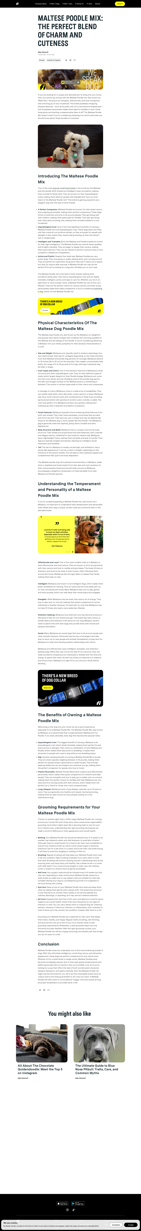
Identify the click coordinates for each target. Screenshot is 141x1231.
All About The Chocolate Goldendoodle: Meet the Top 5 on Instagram (40, 1069)
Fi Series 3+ (79, 4)
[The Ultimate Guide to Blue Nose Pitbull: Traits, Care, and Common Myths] (99, 1043)
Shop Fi (120, 4)
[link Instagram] (67, 1210)
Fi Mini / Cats (67, 4)
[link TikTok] (73, 1210)
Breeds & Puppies (53, 60)
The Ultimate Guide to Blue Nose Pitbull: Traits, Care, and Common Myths (96, 1069)
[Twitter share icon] (66, 60)
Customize (116, 1225)
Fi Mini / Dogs (55, 4)
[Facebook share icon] (70, 60)
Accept (130, 1225)
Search (97, 4)
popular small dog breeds (64, 188)
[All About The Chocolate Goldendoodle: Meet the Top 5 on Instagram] (41, 1043)
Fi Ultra (89, 4)
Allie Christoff (23, 1078)
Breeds (42, 60)
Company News (41, 4)
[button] (41, 536)
